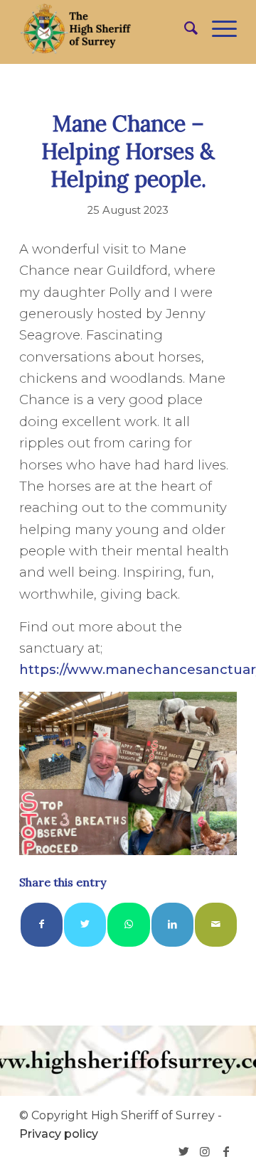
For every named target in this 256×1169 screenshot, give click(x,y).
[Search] (184, 28)
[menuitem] (184, 28)
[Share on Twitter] (85, 924)
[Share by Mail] (216, 924)
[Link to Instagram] (204, 1151)
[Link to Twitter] (183, 1151)
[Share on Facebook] (42, 924)
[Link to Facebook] (226, 1151)
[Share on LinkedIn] (172, 924)
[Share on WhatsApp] (128, 924)
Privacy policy (58, 1134)
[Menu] (217, 28)
